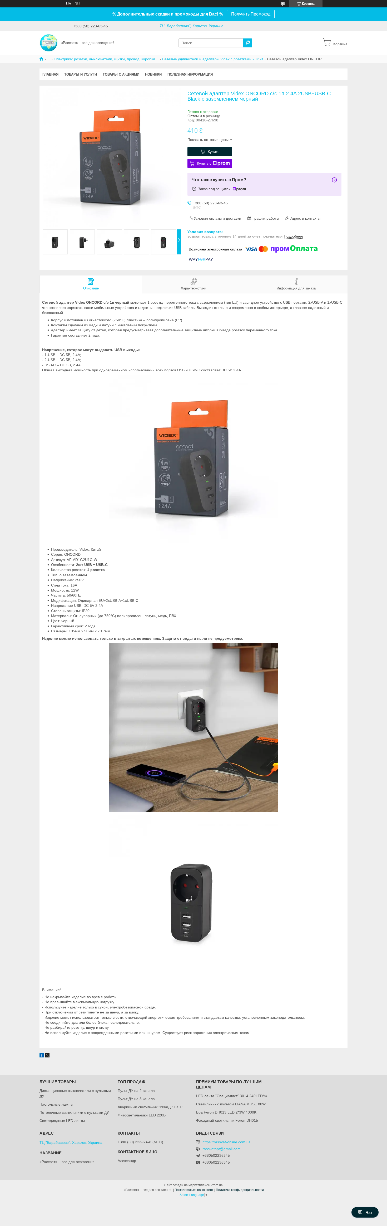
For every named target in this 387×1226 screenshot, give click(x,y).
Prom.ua (217, 1185)
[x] (47, 1056)
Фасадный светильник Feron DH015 (227, 1120)
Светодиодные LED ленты (62, 1121)
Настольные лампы (56, 1104)
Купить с (204, 163)
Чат (369, 1212)
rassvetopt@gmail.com (221, 1149)
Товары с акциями (121, 74)
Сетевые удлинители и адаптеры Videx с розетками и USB (212, 59)
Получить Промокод (250, 14)
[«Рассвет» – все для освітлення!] (48, 43)
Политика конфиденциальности (240, 1190)
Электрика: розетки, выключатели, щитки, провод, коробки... (106, 59)
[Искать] (247, 42)
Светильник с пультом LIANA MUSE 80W (231, 1104)
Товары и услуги (80, 74)
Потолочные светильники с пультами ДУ (74, 1112)
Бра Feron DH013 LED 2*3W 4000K (226, 1112)
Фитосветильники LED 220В (142, 1115)
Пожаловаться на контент (194, 1190)
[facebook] (41, 1056)
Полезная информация (190, 74)
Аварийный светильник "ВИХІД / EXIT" (150, 1107)
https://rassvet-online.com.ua (226, 1142)
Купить (213, 152)
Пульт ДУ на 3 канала (136, 1099)
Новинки (153, 74)
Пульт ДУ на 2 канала (136, 1091)
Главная (50, 74)
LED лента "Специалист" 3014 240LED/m (231, 1096)
